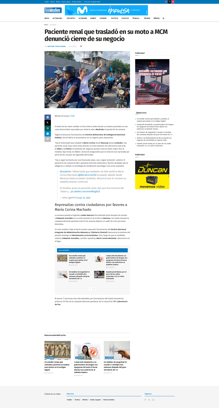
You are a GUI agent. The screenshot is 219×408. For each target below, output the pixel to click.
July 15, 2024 (84, 197)
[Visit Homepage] (53, 10)
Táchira (52, 2)
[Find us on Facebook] (165, 2)
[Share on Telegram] (47, 133)
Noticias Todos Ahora (57, 46)
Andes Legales (66, 2)
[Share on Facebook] (47, 117)
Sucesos (125, 18)
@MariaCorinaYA (86, 175)
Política (114, 18)
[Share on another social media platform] (47, 139)
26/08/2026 (73, 265)
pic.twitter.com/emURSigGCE (85, 191)
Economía (83, 18)
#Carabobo (65, 171)
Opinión (103, 18)
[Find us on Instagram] (173, 2)
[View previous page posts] (90, 288)
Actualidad (57, 18)
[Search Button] (163, 18)
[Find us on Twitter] (169, 2)
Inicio (46, 18)
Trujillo (46, 2)
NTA (72, 116)
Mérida (58, 2)
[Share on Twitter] (47, 123)
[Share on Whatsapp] (47, 128)
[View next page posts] (94, 288)
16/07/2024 (73, 46)
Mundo (93, 18)
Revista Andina (76, 2)
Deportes (71, 18)
